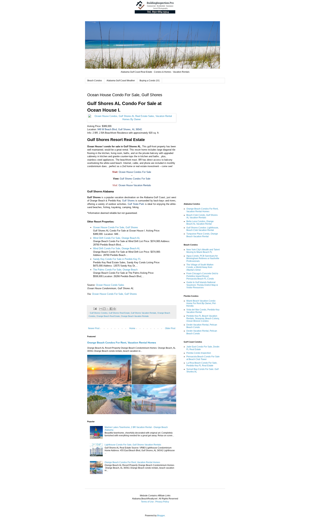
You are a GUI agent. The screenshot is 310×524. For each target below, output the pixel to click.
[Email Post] (95, 308)
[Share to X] (107, 309)
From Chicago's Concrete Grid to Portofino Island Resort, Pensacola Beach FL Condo (202, 276)
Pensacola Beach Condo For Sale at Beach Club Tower (203, 357)
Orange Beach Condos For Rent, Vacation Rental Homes (121, 342)
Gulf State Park (136, 204)
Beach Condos (94, 80)
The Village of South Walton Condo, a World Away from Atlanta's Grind (199, 267)
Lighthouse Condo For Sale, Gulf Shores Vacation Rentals (133, 444)
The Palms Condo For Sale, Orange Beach (115, 269)
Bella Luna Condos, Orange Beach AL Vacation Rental (200, 222)
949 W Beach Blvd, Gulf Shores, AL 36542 (119, 129)
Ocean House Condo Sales (110, 285)
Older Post (170, 328)
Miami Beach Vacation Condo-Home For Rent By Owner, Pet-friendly (201, 303)
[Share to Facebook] (111, 309)
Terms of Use (147, 501)
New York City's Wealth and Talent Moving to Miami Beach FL (203, 250)
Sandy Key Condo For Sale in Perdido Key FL (117, 259)
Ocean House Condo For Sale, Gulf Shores (115, 227)
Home (132, 328)
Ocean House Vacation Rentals (135, 185)
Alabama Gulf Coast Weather (121, 80)
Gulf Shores (128, 200)
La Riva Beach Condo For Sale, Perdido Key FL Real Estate (201, 364)
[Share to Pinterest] (114, 309)
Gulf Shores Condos (99, 313)
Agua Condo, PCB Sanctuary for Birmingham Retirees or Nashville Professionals (202, 258)
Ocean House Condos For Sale (135, 172)
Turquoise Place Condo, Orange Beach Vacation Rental (202, 235)
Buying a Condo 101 (150, 80)
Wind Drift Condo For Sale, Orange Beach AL (116, 238)
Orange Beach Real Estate (108, 316)
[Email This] (101, 309)
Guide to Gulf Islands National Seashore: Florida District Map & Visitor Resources (202, 285)
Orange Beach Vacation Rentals (135, 316)
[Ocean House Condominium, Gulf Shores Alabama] (131, 119)
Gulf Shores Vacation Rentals (143, 313)
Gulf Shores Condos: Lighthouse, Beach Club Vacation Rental (202, 228)
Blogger (161, 515)
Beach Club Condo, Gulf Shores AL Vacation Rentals (202, 216)
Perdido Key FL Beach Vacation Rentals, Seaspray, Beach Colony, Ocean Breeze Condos (202, 318)
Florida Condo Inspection (198, 353)
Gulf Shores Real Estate (119, 313)
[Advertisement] (202, 143)
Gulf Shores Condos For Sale (135, 178)
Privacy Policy (162, 501)
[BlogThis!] (104, 309)
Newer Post (93, 328)
